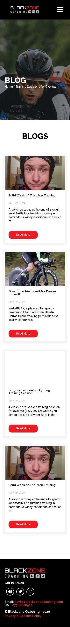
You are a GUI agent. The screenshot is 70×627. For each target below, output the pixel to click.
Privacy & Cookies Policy (23, 616)
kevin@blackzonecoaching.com (39, 602)
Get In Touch (14, 583)
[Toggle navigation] (60, 9)
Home (9, 86)
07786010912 (22, 605)
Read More (23, 234)
